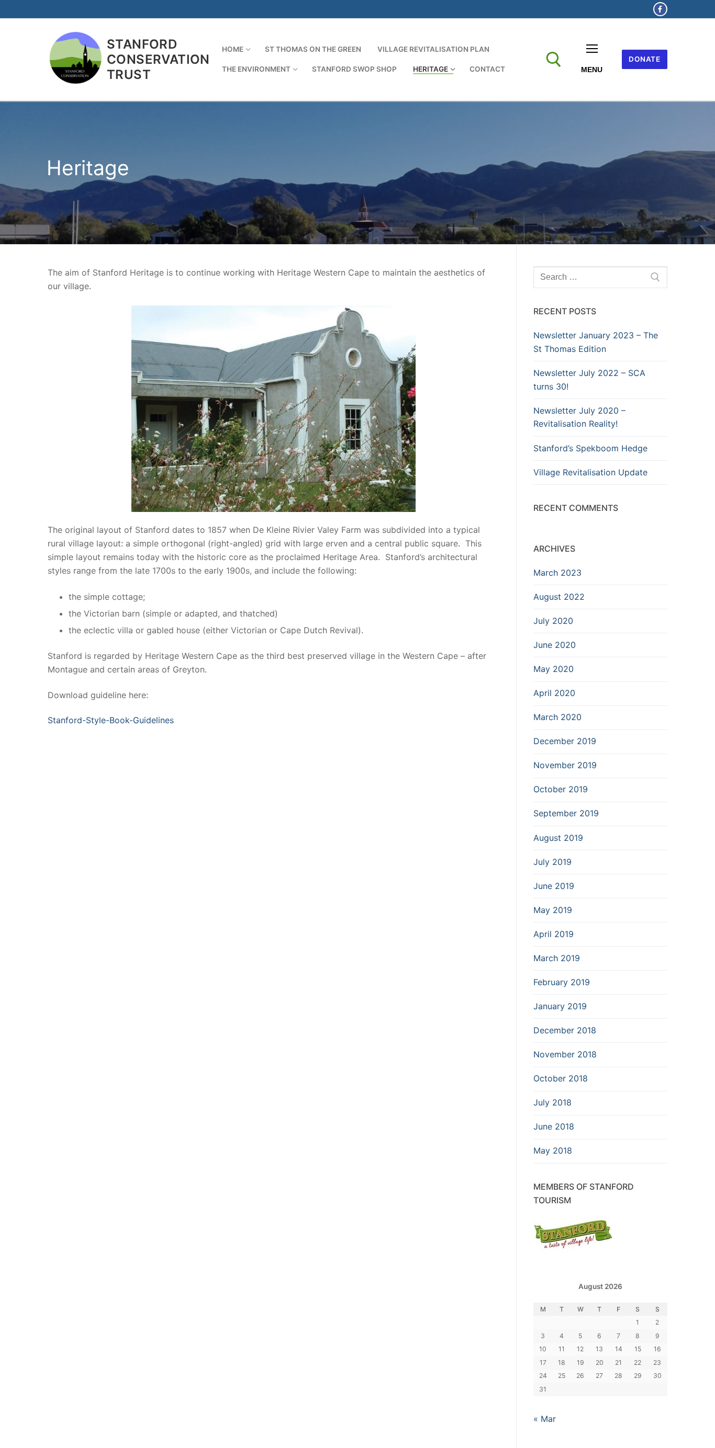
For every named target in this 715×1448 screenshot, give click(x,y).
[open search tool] (554, 59)
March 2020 (557, 717)
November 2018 (565, 1054)
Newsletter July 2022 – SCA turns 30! (589, 380)
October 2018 (560, 1078)
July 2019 (552, 862)
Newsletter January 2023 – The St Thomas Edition (595, 342)
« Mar (544, 1418)
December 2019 (564, 741)
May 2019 (552, 910)
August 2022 (559, 596)
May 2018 (552, 1150)
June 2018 (553, 1126)
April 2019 (553, 934)
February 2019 (561, 982)
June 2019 (553, 886)
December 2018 (564, 1030)
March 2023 (557, 572)
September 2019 (566, 813)
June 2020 (554, 645)
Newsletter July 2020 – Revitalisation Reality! (579, 417)
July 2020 (553, 620)
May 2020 (553, 669)
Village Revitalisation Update (590, 472)
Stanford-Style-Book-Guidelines (111, 720)
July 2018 (552, 1102)
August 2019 (558, 838)
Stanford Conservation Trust (158, 59)
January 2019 (560, 1006)
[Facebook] (660, 9)
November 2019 (565, 765)
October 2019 (560, 789)
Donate (644, 59)
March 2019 (556, 958)
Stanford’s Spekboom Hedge (590, 448)
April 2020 (554, 693)
